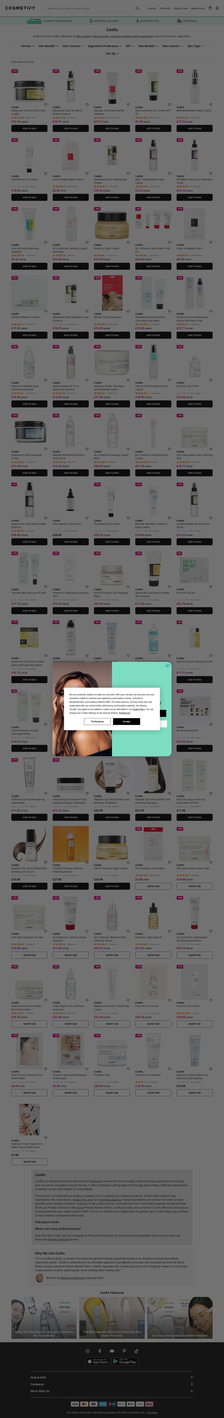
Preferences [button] (124, 713)
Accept (126, 721)
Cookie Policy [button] (138, 709)
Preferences (97, 721)
